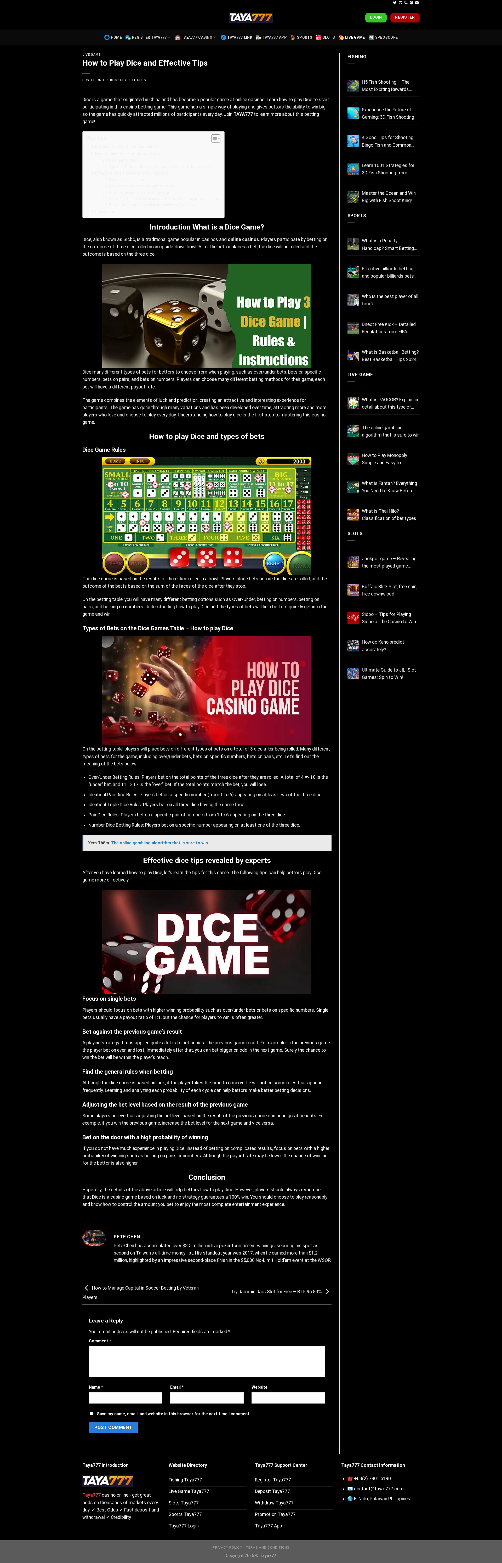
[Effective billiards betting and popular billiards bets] (353, 272)
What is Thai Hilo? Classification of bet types (389, 514)
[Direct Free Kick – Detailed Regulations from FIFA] (353, 328)
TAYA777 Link (239, 37)
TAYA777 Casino (197, 37)
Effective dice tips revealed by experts (131, 173)
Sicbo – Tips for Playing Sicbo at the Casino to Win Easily (389, 618)
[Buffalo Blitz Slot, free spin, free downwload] (353, 590)
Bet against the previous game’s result (141, 186)
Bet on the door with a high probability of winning (151, 205)
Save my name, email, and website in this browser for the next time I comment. (173, 1413)
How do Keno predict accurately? (383, 645)
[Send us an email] (400, 3)
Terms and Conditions (267, 1547)
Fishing (357, 56)
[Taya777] (251, 18)
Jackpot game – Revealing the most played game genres (389, 563)
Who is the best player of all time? (390, 300)
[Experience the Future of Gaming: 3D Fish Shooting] (353, 113)
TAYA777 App (275, 37)
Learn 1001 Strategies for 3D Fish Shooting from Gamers (388, 169)
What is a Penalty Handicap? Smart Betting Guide (388, 245)
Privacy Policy (227, 1547)
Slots (329, 37)
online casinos (243, 239)
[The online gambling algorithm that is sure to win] (353, 431)
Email (177, 1387)
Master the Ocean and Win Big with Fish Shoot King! (389, 197)
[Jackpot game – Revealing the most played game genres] (353, 562)
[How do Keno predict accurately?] (353, 645)
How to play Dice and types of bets (128, 153)
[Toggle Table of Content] (213, 138)
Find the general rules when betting (139, 192)
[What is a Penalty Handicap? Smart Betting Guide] (353, 244)
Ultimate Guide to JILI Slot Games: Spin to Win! (389, 673)
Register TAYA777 (149, 37)
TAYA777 (243, 114)
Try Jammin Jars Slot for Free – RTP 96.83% (277, 1291)
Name (96, 1387)
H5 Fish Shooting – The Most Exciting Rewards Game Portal (385, 86)
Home (116, 37)
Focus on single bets (126, 180)
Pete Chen (137, 80)
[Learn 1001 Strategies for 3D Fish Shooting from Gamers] (353, 169)
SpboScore (386, 37)
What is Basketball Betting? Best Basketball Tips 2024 (390, 356)
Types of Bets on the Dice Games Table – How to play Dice (160, 166)
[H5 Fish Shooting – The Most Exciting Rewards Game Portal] (353, 85)
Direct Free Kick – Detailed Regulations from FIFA (389, 328)
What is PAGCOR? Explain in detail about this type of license (390, 404)
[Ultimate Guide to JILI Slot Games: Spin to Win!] (353, 673)
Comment (100, 1340)
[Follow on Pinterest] (411, 3)
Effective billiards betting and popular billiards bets (388, 272)
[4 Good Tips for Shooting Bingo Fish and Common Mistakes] (353, 141)
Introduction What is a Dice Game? (127, 146)
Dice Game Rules (123, 160)
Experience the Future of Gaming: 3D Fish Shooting (388, 113)
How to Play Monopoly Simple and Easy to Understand (384, 459)
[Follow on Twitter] (394, 3)
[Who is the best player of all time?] (353, 300)
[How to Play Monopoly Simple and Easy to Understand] (353, 459)
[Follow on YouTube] (417, 3)
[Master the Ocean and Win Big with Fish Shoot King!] (353, 197)
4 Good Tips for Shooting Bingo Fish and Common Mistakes (387, 141)
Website (259, 1387)
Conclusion (105, 211)
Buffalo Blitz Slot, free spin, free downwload (389, 590)
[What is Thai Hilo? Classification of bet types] (353, 514)
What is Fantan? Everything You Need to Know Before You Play (389, 487)
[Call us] (406, 3)
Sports (304, 37)
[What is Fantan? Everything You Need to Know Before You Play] (353, 487)
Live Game (355, 37)
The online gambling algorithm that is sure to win (391, 431)
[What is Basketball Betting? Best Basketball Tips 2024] (353, 356)
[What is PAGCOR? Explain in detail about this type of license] (353, 403)
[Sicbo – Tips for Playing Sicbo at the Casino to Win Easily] (353, 618)
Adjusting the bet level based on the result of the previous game (164, 199)
